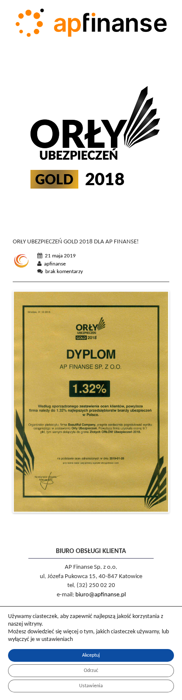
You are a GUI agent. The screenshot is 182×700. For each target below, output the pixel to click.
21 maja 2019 (60, 256)
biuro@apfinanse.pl (100, 595)
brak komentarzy (64, 271)
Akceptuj (91, 655)
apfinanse (55, 264)
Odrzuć (91, 670)
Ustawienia (91, 686)
